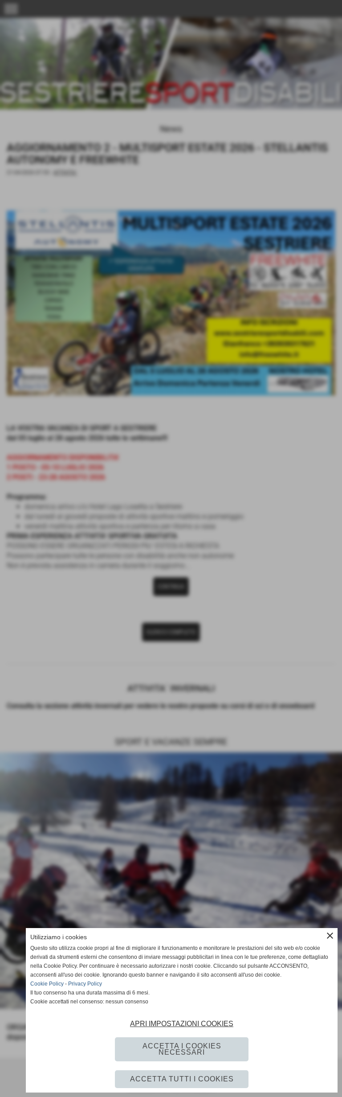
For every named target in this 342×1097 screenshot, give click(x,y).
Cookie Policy (47, 984)
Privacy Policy (85, 984)
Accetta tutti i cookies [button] (182, 1079)
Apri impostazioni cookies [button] (181, 1023)
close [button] (330, 935)
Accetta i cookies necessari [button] (181, 1049)
